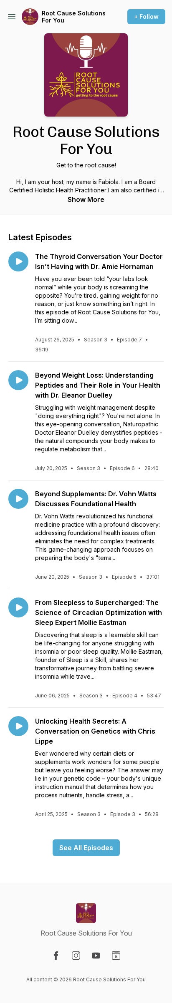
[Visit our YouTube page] (96, 955)
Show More (86, 199)
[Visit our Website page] (116, 955)
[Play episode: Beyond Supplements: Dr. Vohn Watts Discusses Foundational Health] (18, 499)
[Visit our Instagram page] (76, 955)
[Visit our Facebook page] (56, 955)
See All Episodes (86, 848)
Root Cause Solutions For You (74, 17)
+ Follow (146, 16)
